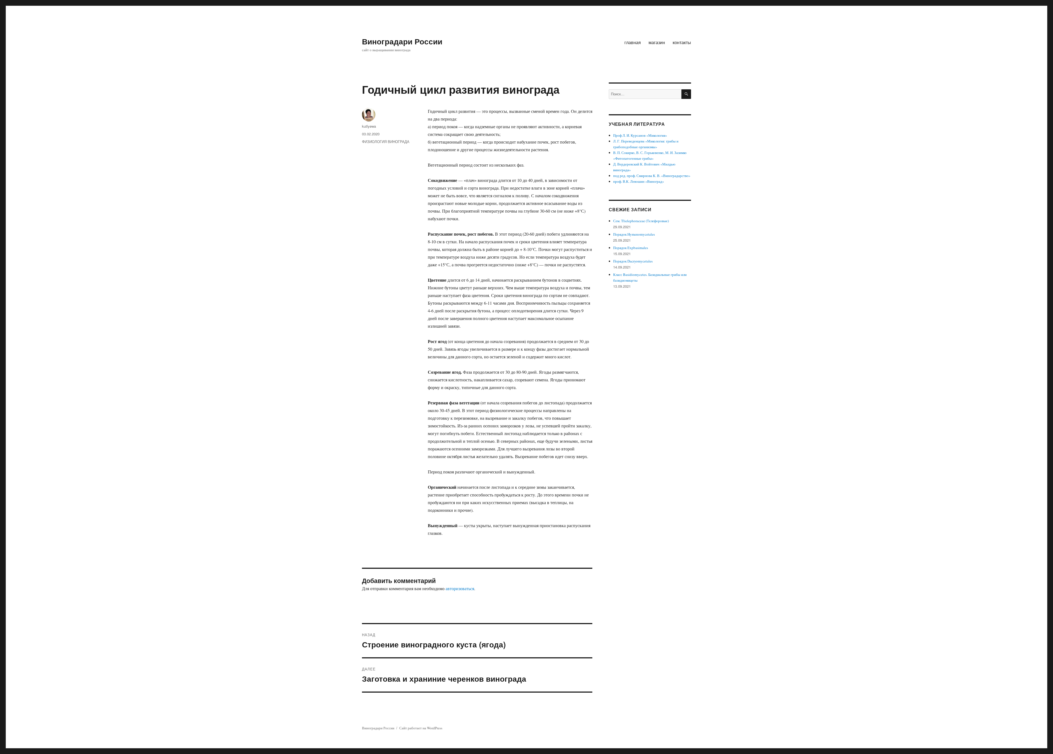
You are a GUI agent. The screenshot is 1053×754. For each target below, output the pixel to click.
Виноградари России (402, 41)
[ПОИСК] (686, 94)
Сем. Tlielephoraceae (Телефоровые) (641, 220)
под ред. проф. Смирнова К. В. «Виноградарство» (651, 175)
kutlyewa (369, 126)
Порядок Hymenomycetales (634, 234)
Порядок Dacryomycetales (633, 261)
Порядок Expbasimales (630, 247)
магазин (657, 42)
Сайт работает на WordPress (420, 728)
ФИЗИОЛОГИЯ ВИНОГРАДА (385, 141)
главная (632, 42)
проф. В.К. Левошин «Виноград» (638, 181)
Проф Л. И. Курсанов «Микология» (640, 135)
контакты (682, 42)
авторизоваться (460, 588)
